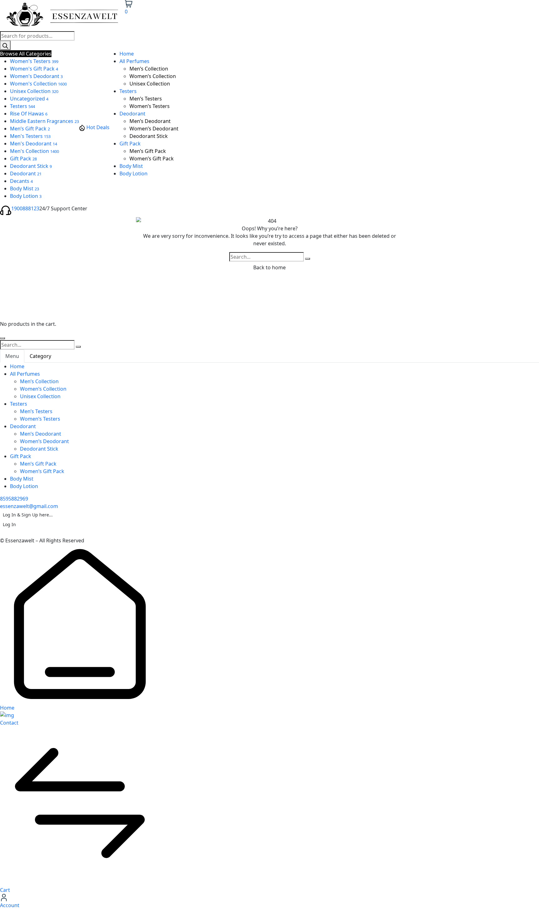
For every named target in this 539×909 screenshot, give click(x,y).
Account (9, 905)
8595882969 (14, 498)
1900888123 (25, 208)
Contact (9, 722)
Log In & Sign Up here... (28, 515)
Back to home (269, 267)
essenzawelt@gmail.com (29, 506)
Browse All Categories (25, 53)
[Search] (5, 45)
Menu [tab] (12, 356)
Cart (5, 890)
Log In (9, 524)
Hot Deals (97, 127)
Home (7, 707)
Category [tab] (40, 356)
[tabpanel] (269, 426)
